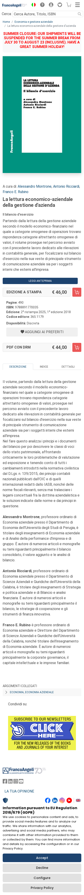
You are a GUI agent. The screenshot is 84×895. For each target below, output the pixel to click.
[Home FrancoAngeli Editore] (14, 5)
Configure (42, 878)
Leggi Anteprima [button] (40, 280)
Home (6, 21)
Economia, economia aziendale (32, 692)
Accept (42, 858)
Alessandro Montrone (35, 186)
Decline (42, 867)
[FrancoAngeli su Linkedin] (10, 782)
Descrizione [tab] (17, 366)
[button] (32, 5)
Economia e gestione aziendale (34, 21)
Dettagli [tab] (68, 366)
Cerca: (7, 14)
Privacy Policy (42, 888)
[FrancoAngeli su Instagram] (15, 782)
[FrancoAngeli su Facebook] (5, 782)
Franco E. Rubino (15, 192)
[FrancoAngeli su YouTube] (21, 782)
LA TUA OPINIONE (19, 791)
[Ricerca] (79, 14)
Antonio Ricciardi (66, 186)
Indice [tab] (44, 366)
